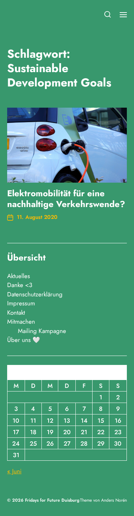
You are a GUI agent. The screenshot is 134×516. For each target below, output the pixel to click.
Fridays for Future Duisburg (52, 500)
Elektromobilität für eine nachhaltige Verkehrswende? (66, 198)
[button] (107, 14)
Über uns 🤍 (23, 340)
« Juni (14, 471)
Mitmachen (21, 321)
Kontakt (16, 312)
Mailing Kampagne (42, 331)
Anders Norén (114, 500)
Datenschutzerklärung (35, 294)
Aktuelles (18, 276)
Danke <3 (19, 285)
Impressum (21, 303)
